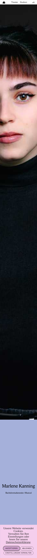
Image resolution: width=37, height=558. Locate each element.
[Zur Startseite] (4, 2)
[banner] (18, 2)
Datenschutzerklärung (18, 542)
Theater (14, 2)
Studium (23, 2)
